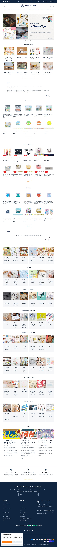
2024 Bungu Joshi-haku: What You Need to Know (45, 441)
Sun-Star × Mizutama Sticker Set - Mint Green (49, 115)
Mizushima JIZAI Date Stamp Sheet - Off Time (49, 175)
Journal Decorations (6, 512)
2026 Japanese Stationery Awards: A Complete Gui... (10, 442)
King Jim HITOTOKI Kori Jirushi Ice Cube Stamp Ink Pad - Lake (7, 202)
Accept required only (17, 541)
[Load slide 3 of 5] (27, 41)
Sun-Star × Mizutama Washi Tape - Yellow (48, 131)
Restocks (4, 506)
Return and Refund (23, 512)
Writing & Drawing (6, 514)
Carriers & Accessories (7, 518)
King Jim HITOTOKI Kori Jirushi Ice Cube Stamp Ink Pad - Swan (48, 202)
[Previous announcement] (18, 1)
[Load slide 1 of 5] (24, 41)
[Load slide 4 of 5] (29, 41)
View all (28, 137)
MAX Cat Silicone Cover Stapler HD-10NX (27, 158)
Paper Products (5, 510)
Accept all (6, 541)
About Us (21, 503)
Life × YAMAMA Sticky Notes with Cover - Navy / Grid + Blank (17, 159)
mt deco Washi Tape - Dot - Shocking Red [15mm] (38, 175)
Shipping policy (34, 544)
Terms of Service (10, 544)
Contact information (41, 544)
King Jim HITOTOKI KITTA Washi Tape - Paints (48, 219)
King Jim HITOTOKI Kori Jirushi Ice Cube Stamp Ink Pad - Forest (17, 202)
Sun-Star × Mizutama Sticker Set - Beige (38, 115)
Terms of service (28, 544)
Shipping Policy (23, 508)
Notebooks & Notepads (7, 508)
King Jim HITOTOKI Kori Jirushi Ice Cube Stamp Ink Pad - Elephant (7, 219)
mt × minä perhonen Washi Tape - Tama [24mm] (48, 158)
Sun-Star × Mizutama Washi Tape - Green (28, 131)
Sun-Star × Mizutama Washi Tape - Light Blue (17, 131)
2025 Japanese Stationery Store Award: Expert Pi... (28, 442)
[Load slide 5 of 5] (30, 41)
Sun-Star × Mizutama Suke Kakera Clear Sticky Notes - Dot (7, 115)
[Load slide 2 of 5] (25, 41)
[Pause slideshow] (36, 41)
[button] (4, 6)
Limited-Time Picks (6, 504)
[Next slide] (33, 41)
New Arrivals (5, 503)
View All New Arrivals (28, 77)
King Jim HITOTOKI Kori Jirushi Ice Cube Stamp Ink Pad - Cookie (28, 202)
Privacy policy (23, 544)
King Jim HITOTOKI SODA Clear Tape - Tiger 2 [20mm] (38, 219)
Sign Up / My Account (28, 479)
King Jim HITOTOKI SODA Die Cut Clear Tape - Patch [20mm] (28, 219)
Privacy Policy (4, 544)
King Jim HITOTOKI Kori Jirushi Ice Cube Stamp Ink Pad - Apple (38, 202)
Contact (21, 506)
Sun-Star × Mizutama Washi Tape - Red (38, 131)
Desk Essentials (5, 516)
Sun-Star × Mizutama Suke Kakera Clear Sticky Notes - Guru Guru (17, 115)
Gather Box (22, 510)
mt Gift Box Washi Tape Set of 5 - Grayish (8, 175)
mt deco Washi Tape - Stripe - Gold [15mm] (18, 175)
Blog (3, 520)
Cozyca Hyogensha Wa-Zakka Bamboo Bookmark (7, 158)
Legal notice (47, 544)
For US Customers (23, 520)
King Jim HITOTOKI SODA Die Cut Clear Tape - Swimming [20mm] (18, 219)
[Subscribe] (37, 494)
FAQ (20, 504)
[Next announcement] (38, 1)
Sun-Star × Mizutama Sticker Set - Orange (7, 131)
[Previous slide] (21, 41)
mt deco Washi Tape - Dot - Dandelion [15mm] (28, 175)
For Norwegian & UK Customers (25, 518)
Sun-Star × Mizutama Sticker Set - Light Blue (28, 115)
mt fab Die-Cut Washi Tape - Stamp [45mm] (38, 158)
